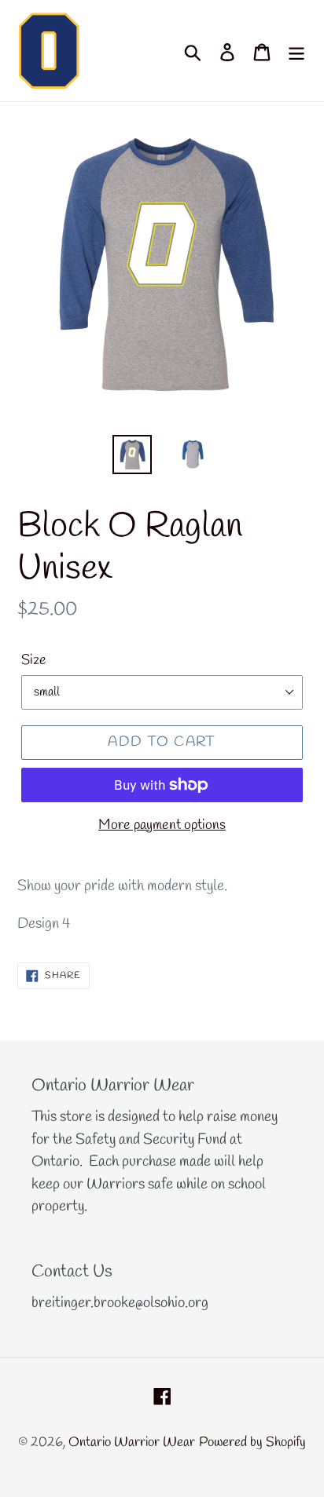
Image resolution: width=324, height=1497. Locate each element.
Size (33, 660)
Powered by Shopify (252, 1442)
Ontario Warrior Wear (131, 1442)
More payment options (162, 825)
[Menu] (296, 51)
